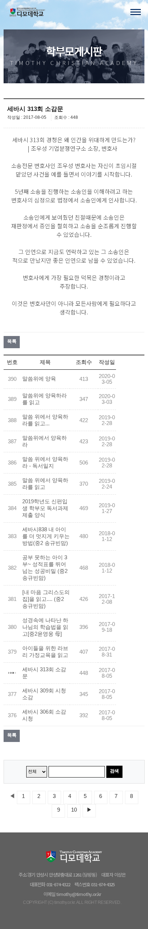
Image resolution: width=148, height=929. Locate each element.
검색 (114, 771)
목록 (11, 341)
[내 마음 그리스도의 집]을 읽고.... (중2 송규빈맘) (46, 599)
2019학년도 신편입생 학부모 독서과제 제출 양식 (45, 508)
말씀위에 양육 (39, 379)
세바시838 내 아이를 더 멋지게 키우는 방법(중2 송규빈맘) (46, 536)
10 (74, 810)
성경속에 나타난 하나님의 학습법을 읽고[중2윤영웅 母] (45, 627)
